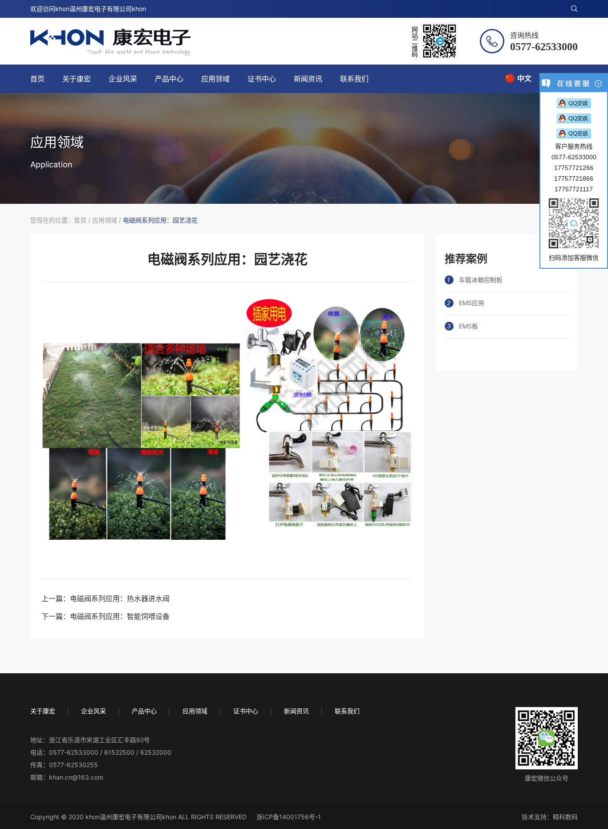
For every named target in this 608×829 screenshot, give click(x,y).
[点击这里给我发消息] (574, 103)
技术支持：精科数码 (550, 817)
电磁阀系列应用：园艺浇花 (160, 220)
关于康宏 (76, 78)
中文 (524, 78)
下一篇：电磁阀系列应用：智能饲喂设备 (105, 616)
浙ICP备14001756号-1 (288, 817)
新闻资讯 (308, 78)
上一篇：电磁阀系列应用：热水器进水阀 (105, 598)
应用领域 (215, 78)
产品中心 (169, 78)
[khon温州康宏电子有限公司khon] (110, 42)
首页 (37, 78)
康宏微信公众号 (546, 778)
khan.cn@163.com (76, 777)
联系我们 (354, 78)
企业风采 (123, 78)
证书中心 (261, 78)
